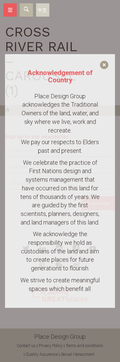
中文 (42, 10)
